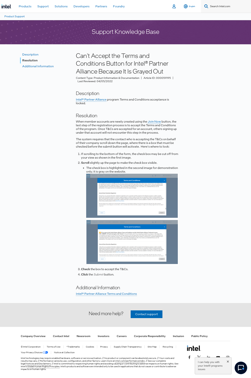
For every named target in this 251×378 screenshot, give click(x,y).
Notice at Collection (64, 352)
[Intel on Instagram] (227, 357)
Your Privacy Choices (32, 352)
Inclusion (178, 336)
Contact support (146, 314)
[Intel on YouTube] (218, 357)
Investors (103, 336)
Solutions (61, 6)
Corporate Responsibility (150, 336)
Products (25, 6)
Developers (81, 6)
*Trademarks (73, 346)
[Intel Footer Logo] (194, 348)
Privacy (104, 346)
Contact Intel (61, 336)
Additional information (38, 66)
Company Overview (33, 336)
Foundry (119, 6)
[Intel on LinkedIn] (208, 357)
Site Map (152, 346)
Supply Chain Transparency (127, 346)
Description (30, 54)
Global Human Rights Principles (43, 366)
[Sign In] (174, 6)
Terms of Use (53, 346)
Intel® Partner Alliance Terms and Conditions (106, 294)
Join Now (154, 121)
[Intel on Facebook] (189, 357)
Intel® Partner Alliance (91, 99)
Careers (122, 336)
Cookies (90, 346)
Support (43, 6)
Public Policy (199, 336)
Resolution (30, 60)
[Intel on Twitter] (199, 357)
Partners (101, 6)
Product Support (14, 16)
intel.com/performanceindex (130, 360)
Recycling (168, 346)
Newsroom (83, 336)
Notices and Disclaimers (38, 363)
